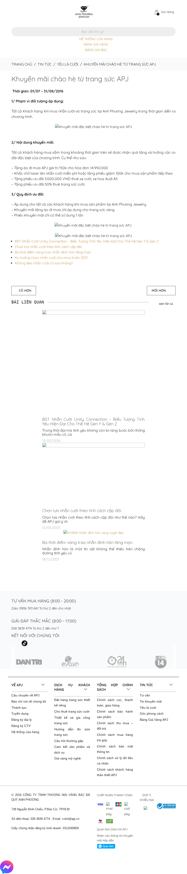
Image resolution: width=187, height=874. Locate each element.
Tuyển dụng (20, 713)
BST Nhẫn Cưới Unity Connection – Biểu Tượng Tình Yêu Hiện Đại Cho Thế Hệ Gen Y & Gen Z (87, 241)
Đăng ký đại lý (21, 719)
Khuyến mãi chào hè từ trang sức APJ (70, 78)
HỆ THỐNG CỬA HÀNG (96, 39)
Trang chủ (21, 64)
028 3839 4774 (21, 628)
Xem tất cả (166, 304)
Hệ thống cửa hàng (25, 732)
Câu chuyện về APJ (25, 695)
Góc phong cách (152, 713)
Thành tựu (18, 707)
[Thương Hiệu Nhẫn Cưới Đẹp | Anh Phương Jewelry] (84, 12)
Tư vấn (145, 695)
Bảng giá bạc (96, 50)
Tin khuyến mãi (151, 701)
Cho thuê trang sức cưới (71, 711)
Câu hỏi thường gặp (68, 741)
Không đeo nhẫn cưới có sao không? (44, 263)
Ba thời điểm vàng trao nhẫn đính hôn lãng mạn (53, 252)
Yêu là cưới (67, 64)
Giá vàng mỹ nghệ (67, 758)
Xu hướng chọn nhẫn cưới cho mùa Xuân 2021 (51, 257)
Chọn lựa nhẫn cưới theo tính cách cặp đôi (48, 247)
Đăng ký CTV (21, 726)
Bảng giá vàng (96, 44)
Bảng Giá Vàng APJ (154, 719)
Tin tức (45, 64)
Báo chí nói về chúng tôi (28, 701)
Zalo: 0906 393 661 (24, 608)
